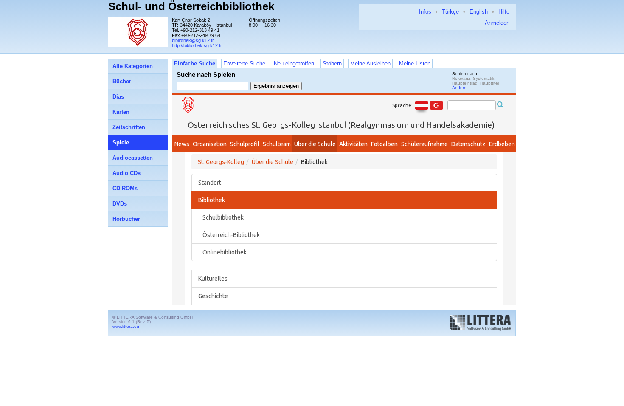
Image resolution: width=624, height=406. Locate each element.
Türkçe (450, 11)
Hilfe (503, 11)
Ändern (459, 87)
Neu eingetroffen (294, 63)
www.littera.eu (125, 326)
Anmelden (497, 23)
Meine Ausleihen (370, 63)
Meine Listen (414, 63)
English (478, 11)
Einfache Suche (194, 63)
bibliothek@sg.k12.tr (193, 40)
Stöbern (332, 63)
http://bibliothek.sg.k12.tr (197, 45)
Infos (425, 11)
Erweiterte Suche (244, 63)
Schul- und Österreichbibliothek (191, 6)
